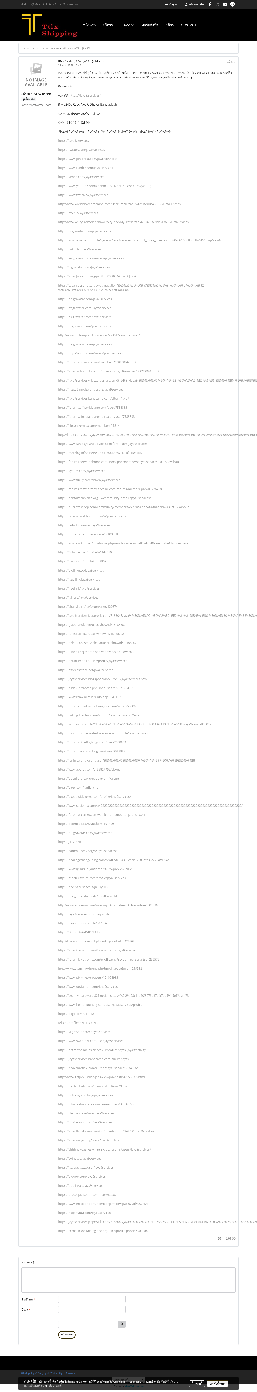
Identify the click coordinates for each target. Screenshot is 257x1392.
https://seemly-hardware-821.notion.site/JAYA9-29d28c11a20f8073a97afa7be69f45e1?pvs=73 (123, 996)
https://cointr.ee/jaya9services (79, 1158)
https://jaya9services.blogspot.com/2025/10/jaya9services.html (103, 679)
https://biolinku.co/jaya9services (81, 570)
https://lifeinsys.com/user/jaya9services (86, 1113)
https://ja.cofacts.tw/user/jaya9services (86, 1167)
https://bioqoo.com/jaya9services (82, 1176)
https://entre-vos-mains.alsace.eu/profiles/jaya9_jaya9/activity (102, 1050)
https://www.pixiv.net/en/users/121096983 (88, 977)
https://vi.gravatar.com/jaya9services (84, 1032)
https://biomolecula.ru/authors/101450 (86, 824)
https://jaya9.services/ (85, 95)
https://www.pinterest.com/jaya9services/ (87, 159)
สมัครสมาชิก (195, 4)
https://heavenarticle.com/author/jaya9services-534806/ (98, 1068)
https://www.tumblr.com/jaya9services (85, 168)
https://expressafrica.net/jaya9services (85, 670)
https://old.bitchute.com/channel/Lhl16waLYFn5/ (92, 1086)
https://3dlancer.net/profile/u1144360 (85, 552)
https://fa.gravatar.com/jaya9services (84, 231)
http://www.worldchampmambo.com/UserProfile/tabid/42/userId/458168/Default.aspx (119, 204)
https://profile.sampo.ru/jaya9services (85, 1122)
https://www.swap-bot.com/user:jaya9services (90, 1041)
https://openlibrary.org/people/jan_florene (88, 778)
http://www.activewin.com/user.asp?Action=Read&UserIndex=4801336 (108, 905)
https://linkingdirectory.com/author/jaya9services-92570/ (98, 715)
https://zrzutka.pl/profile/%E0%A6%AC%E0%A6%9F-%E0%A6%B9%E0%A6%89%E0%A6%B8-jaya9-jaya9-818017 (134, 724)
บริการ (108, 25)
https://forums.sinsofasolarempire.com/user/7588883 (96, 416)
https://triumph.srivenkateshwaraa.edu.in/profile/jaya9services (103, 733)
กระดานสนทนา (31, 48)
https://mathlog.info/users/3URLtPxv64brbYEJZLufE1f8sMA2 (100, 453)
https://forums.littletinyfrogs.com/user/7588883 (92, 742)
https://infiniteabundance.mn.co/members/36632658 (96, 1104)
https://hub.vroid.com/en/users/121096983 (88, 534)
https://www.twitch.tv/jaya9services (83, 195)
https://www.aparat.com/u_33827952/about (89, 769)
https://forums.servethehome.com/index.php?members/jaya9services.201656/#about (119, 462)
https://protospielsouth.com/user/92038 (87, 1195)
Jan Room (52, 48)
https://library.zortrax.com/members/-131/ (88, 426)
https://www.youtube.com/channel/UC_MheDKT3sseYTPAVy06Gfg (104, 186)
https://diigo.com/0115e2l (76, 1014)
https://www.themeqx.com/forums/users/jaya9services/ (97, 950)
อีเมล (26, 1309)
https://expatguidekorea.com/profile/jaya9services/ (94, 796)
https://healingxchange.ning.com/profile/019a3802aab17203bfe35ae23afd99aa (114, 860)
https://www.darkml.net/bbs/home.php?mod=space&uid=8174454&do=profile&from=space (123, 543)
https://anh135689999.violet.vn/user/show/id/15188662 (97, 643)
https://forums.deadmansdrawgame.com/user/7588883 (97, 706)
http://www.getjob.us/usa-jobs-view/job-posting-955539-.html (101, 1077)
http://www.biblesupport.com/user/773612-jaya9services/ (99, 335)
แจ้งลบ (231, 62)
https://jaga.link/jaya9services (79, 579)
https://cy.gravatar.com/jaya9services (84, 308)
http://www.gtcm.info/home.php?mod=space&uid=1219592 (100, 968)
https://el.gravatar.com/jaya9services (84, 326)
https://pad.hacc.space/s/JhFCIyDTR (83, 887)
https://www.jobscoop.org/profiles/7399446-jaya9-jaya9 (97, 276)
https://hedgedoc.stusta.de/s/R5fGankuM (87, 896)
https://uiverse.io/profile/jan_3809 (82, 561)
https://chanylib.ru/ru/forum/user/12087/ (87, 606)
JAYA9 (62, 73)
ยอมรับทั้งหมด (217, 1383)
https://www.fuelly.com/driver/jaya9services (89, 480)
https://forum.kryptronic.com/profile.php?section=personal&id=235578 (108, 959)
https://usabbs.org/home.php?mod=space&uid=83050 (96, 652)
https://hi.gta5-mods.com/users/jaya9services (90, 389)
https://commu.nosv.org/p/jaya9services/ (87, 851)
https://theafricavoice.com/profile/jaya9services (92, 878)
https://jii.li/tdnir (69, 842)
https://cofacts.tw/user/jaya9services (84, 525)
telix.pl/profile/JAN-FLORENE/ (78, 1023)
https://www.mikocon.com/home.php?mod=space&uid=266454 (103, 1204)
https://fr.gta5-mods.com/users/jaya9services (90, 353)
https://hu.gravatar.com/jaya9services (85, 833)
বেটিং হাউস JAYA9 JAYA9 (76, 48)
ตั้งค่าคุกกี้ (197, 1383)
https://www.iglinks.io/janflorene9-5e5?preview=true (95, 869)
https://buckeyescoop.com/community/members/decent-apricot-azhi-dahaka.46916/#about (123, 507)
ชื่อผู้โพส (28, 1299)
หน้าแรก (89, 25)
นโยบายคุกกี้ (55, 1385)
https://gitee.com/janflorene (78, 787)
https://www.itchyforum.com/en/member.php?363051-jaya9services (106, 1131)
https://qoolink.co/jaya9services (80, 1186)
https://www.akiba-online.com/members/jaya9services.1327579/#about (108, 371)
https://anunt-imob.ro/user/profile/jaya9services (92, 661)
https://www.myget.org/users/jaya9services (89, 1140)
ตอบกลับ (68, 1335)
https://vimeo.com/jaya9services (81, 177)
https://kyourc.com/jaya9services (81, 471)
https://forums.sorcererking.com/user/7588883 (91, 751)
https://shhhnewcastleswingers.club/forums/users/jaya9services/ (104, 1149)
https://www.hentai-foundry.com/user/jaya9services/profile (100, 1005)
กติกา (170, 25)
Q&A (127, 25)
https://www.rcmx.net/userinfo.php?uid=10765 (91, 697)
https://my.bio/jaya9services (78, 213)
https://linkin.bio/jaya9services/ (80, 249)
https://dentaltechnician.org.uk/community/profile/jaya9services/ (104, 498)
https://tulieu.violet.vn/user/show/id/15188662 (91, 634)
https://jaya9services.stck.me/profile (83, 914)
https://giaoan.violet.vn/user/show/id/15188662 (91, 625)
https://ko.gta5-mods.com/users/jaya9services (91, 258)
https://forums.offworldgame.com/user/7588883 (92, 407)
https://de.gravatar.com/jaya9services (85, 299)
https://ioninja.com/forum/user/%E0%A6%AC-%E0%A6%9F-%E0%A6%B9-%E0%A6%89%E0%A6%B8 (127, 760)
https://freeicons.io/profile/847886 (82, 923)
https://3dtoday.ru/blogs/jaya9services (85, 1095)
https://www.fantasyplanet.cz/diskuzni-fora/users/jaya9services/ (103, 444)
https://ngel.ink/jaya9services (79, 588)
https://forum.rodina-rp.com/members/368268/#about (97, 362)
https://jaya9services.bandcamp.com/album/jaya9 (93, 398)
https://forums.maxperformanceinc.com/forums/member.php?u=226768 (110, 489)
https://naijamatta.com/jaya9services (84, 1213)
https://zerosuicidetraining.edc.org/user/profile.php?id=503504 (103, 1231)
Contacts (189, 25)
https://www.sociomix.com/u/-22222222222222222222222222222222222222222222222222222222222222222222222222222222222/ (150, 806)
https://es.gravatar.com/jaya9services (85, 317)
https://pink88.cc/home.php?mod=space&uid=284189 (96, 688)
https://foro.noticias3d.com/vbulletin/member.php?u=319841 (101, 815)
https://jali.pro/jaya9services (78, 597)
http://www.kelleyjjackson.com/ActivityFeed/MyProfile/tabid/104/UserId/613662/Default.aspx (123, 222)
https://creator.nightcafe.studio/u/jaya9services (92, 516)
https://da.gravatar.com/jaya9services (85, 344)
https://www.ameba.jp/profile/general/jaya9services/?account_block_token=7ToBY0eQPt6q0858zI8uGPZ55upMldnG (139, 240)
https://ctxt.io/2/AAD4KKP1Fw (79, 932)
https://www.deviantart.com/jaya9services (88, 986)
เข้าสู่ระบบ (174, 4)
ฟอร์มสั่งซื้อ (149, 25)
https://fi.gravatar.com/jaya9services (84, 267)
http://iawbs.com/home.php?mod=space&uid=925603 (96, 941)
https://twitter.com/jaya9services (81, 150)
